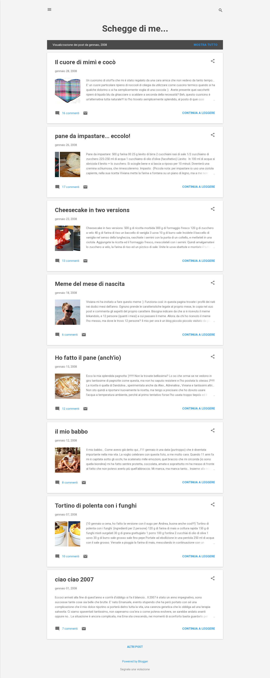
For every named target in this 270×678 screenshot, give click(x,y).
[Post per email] (85, 114)
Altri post (135, 646)
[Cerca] (220, 11)
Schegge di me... (135, 28)
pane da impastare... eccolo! (92, 135)
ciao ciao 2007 (74, 579)
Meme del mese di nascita (90, 283)
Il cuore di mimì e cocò (85, 62)
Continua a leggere (198, 113)
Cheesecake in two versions (92, 210)
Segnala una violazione (135, 669)
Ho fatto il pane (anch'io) (88, 357)
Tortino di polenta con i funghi (96, 505)
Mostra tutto (205, 45)
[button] (212, 61)
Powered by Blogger (135, 661)
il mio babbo (71, 431)
